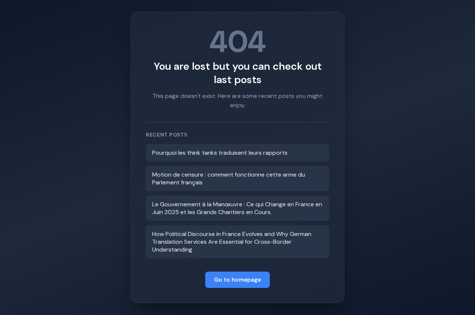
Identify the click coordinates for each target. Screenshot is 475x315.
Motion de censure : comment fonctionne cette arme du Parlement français (228, 178)
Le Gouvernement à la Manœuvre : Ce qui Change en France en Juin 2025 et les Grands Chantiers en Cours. (237, 208)
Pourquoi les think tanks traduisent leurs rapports (220, 153)
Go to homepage (237, 279)
